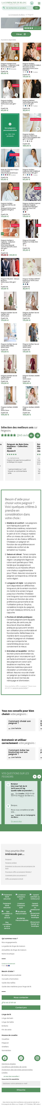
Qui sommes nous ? (10, 939)
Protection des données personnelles (17, 1070)
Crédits (5, 1073)
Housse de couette (9, 1035)
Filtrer (19, 34)
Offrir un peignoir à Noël (14, 879)
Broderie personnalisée (11, 975)
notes (37, 1104)
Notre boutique (8, 954)
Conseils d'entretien (10, 979)
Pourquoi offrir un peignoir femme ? (18, 872)
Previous (31, 435)
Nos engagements (9, 942)
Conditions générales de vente (14, 1067)
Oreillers (5, 1047)
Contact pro (21, 1007)
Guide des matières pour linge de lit (16, 987)
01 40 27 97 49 (10, 1003)
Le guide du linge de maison (13, 946)
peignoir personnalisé (20, 688)
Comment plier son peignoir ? (16, 875)
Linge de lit (6, 1014)
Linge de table (8, 1022)
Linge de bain (7, 1018)
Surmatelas (6, 1050)
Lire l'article (16, 728)
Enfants (5, 1026)
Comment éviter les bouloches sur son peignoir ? (19, 752)
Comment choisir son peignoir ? (20, 722)
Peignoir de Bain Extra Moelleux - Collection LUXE (17, 446)
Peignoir (8, 859)
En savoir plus (16, 821)
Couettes (5, 1039)
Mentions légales (9, 1064)
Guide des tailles (8, 983)
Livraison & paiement (8, 964)
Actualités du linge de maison (14, 950)
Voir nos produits (11, 135)
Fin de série (6, 1030)
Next (37, 435)
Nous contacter (21, 997)
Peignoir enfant (11, 863)
